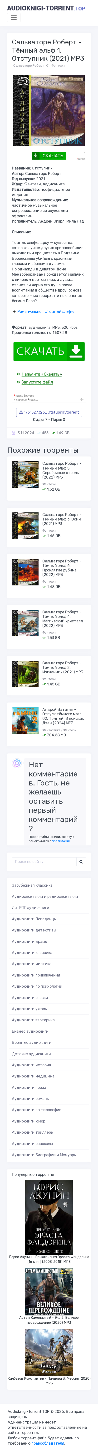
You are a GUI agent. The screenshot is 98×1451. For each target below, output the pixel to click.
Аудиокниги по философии (37, 1110)
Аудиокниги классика (32, 952)
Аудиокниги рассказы (32, 1143)
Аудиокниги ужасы (30, 1009)
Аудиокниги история (31, 1065)
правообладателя (47, 1443)
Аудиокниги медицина (33, 1076)
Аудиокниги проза (29, 1087)
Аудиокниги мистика (31, 964)
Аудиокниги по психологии (37, 986)
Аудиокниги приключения (36, 975)
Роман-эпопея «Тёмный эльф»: (45, 311)
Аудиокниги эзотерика (33, 1020)
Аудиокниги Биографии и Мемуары (44, 1155)
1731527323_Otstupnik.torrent (51, 412)
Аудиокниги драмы (30, 941)
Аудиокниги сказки (30, 997)
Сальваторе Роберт (28, 65)
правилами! (61, 841)
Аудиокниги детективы (34, 930)
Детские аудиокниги (31, 1054)
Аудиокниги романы (30, 1098)
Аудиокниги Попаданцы (34, 919)
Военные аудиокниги (31, 1042)
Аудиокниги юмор (28, 1121)
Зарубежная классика (32, 885)
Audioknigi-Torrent (46, 8)
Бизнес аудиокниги (30, 1031)
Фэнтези (58, 65)
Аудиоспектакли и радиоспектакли (45, 896)
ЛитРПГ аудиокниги (30, 907)
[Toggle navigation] (13, 17)
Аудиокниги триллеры (33, 1132)
